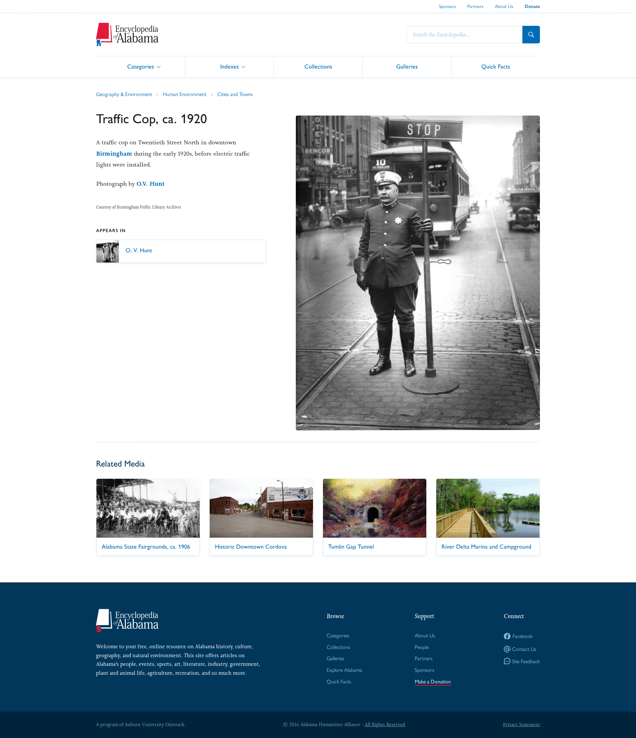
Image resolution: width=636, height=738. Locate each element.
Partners (475, 6)
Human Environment (184, 94)
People (422, 647)
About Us (504, 6)
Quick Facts (495, 66)
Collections (318, 66)
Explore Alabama (344, 669)
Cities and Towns (235, 94)
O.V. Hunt (150, 184)
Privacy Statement (521, 724)
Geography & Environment (124, 94)
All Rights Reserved (385, 724)
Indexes (229, 66)
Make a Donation (433, 681)
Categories (140, 66)
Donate (532, 6)
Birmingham (114, 154)
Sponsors (447, 6)
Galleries (407, 66)
